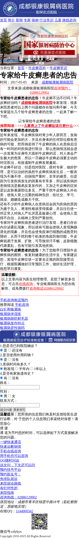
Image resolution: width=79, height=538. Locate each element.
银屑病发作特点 (12, 323)
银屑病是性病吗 (12, 328)
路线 (65, 20)
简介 (11, 20)
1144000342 (24, 511)
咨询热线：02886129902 (18, 497)
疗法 (43, 20)
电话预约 (21, 300)
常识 (50, 20)
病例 (35, 20)
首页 (3, 20)
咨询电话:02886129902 (46, 288)
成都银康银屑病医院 (57, 82)
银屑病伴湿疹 (10, 314)
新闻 (19, 20)
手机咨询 (7, 300)
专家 (27, 20)
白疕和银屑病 (10, 309)
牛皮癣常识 (58, 68)
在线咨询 (26, 284)
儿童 (57, 20)
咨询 (72, 20)
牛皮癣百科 (37, 68)
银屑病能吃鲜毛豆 (14, 318)
